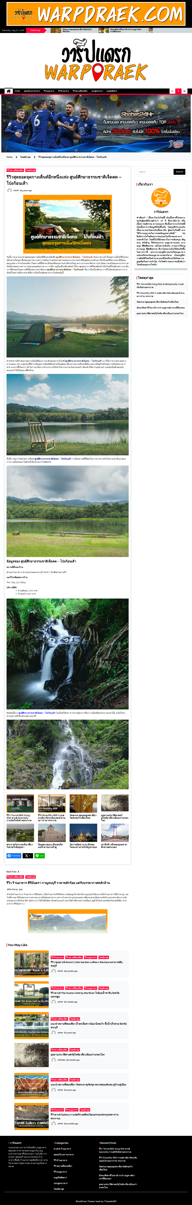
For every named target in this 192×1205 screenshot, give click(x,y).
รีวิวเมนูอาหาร (49, 91)
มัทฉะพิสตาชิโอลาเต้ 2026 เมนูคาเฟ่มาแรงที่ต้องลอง (161, 307)
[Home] (9, 91)
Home (17, 91)
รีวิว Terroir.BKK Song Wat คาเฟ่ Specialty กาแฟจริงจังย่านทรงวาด (19, 818)
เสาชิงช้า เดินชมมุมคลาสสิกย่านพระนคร (114, 845)
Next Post (11, 872)
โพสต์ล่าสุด (30, 170)
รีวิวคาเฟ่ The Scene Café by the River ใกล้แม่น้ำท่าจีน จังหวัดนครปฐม (85, 994)
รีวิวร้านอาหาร (63, 91)
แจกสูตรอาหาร (97, 91)
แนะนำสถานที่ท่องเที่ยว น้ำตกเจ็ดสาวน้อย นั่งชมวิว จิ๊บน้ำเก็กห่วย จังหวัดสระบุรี (89, 1025)
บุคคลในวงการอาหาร (32, 91)
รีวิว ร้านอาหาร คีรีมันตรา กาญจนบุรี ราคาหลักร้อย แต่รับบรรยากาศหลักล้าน (58, 883)
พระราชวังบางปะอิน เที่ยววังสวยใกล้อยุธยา (127, 30)
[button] (172, 91)
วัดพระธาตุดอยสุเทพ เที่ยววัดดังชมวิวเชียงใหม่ (83, 816)
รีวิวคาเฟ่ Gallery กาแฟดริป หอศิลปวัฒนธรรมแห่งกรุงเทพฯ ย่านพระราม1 (85, 1116)
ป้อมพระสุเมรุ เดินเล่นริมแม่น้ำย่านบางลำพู (50, 845)
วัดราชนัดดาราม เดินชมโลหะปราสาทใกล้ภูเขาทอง (83, 845)
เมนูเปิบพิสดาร (112, 91)
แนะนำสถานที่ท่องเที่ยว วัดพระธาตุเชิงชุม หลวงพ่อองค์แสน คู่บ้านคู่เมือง (88, 1084)
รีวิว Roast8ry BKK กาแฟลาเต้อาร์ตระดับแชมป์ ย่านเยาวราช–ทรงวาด (51, 818)
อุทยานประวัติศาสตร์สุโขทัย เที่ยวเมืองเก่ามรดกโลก (81, 30)
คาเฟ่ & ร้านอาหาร (62, 1149)
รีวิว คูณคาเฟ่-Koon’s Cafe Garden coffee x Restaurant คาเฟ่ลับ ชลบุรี (87, 964)
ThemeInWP (110, 1201)
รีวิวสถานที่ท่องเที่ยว (80, 91)
